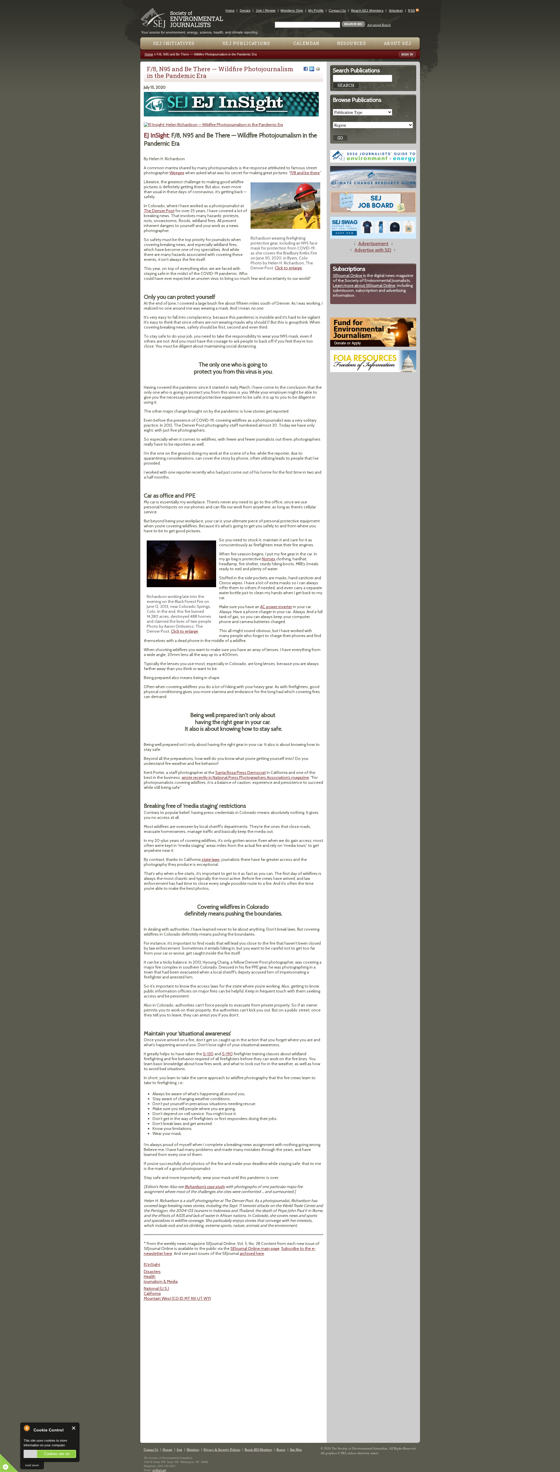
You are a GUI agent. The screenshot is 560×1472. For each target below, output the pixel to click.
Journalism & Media (161, 1281)
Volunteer (396, 10)
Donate (245, 10)
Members (193, 1449)
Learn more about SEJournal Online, (364, 285)
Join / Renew (266, 10)
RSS (411, 10)
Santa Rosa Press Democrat (240, 772)
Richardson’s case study (205, 1186)
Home (230, 10)
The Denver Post (159, 210)
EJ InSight (152, 1264)
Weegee (176, 172)
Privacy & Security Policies (222, 1449)
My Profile (315, 10)
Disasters (152, 1271)
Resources (351, 43)
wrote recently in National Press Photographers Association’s (236, 777)
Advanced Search (379, 24)
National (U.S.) (156, 1288)
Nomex (268, 558)
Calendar (306, 43)
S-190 (227, 1053)
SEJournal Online (347, 275)
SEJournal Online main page (254, 1248)
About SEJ (398, 43)
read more (32, 1465)
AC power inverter (276, 606)
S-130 (208, 1053)
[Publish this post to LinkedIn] (311, 69)
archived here (252, 1253)
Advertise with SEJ (372, 250)
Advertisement (373, 243)
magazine (300, 777)
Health (149, 1276)
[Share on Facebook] (305, 69)
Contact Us (337, 10)
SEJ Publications (246, 43)
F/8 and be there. (305, 172)
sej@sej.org (159, 1470)
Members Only (292, 10)
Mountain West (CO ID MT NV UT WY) (177, 1298)
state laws (211, 859)
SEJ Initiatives (174, 43)
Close (74, 1428)
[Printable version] (318, 69)
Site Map (296, 1449)
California (152, 1293)
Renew (281, 1449)
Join (179, 1449)
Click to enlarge (288, 268)
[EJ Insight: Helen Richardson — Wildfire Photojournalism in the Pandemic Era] (213, 124)
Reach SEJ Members (367, 10)
